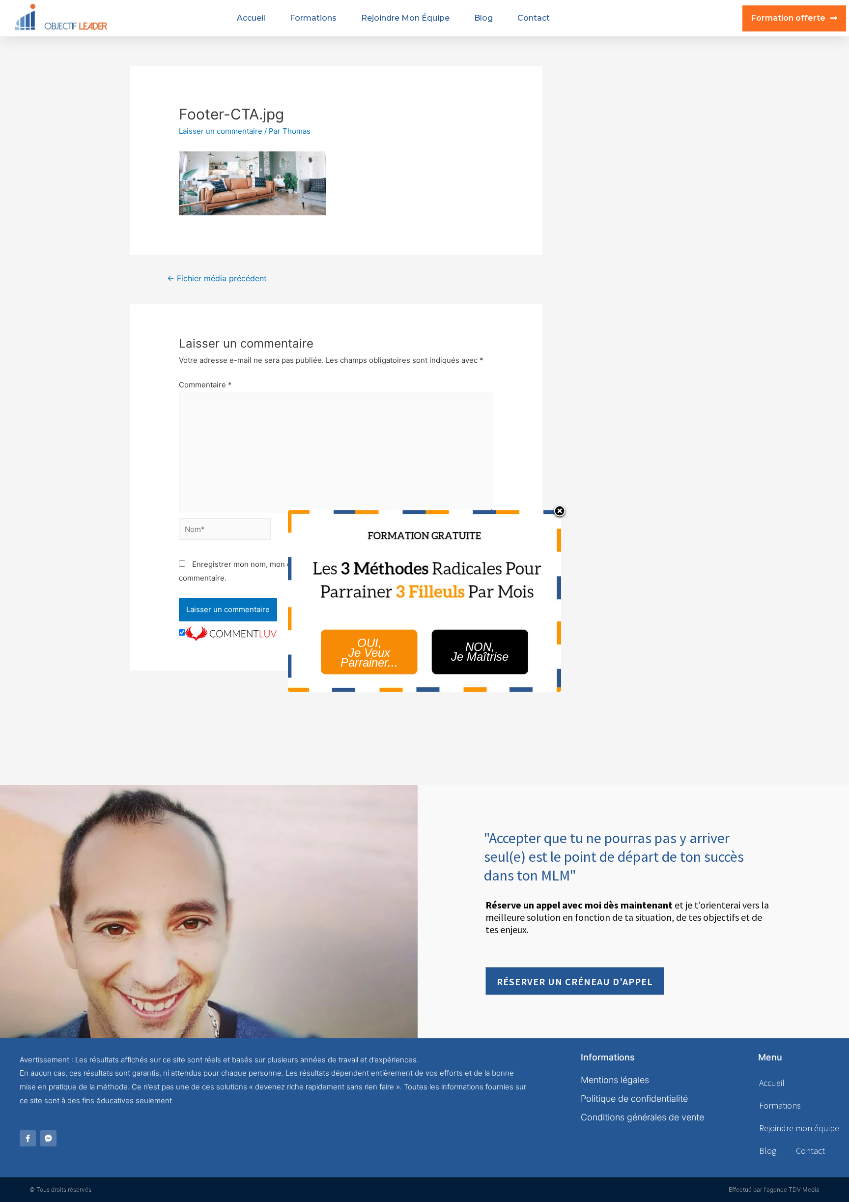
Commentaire (205, 384)
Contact (533, 18)
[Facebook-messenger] (48, 1138)
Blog (483, 18)
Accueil (251, 18)
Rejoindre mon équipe (405, 18)
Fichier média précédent (217, 278)
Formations (313, 18)
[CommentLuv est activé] (231, 633)
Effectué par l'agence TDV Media (774, 1189)
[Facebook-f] (28, 1138)
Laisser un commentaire (220, 131)
